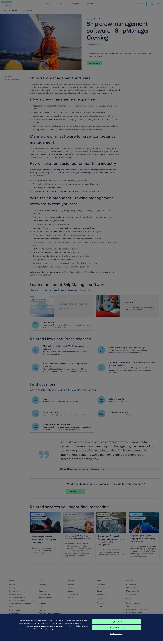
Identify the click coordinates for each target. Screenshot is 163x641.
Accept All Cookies (116, 622)
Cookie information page (44, 629)
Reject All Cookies (117, 628)
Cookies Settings (116, 634)
